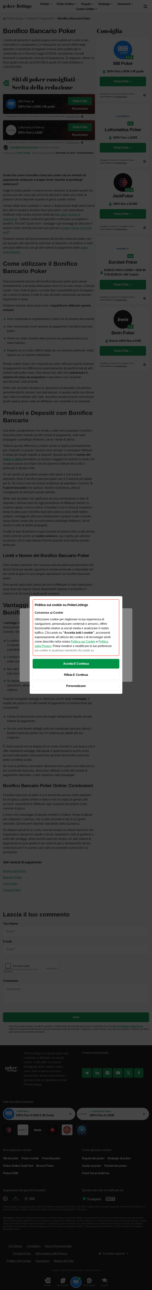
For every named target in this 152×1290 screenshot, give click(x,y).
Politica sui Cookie (83, 641)
